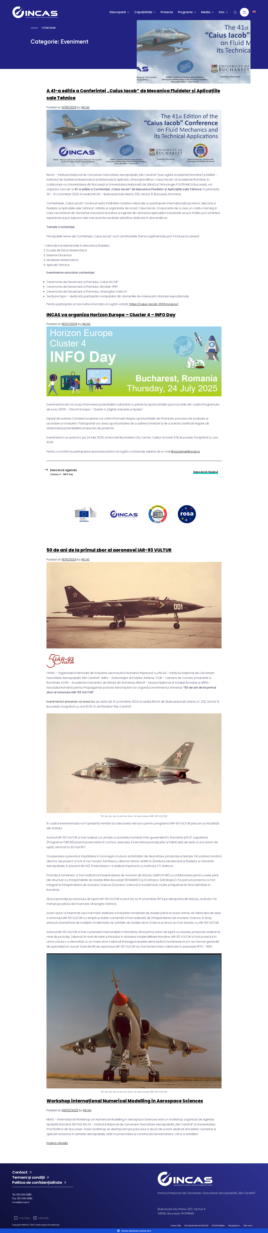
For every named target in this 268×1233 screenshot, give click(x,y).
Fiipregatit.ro (234, 1225)
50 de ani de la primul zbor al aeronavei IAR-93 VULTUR (109, 550)
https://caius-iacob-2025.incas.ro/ (153, 304)
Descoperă (118, 12)
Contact (19, 1172)
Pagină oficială (57, 1143)
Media (205, 12)
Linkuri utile (176, 1225)
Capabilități (143, 12)
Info (221, 12)
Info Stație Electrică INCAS (196, 1225)
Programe (185, 12)
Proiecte (167, 12)
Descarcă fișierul (205, 472)
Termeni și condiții (28, 1177)
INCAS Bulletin (218, 1225)
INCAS (85, 107)
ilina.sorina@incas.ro (185, 451)
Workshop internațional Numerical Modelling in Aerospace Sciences (124, 1101)
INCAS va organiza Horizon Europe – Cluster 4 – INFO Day (111, 315)
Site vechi (248, 1225)
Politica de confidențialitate (37, 1182)
